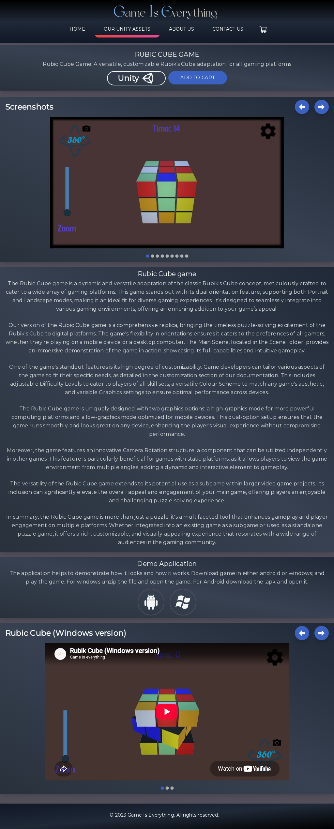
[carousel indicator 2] (152, 256)
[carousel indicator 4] (162, 256)
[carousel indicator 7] (177, 256)
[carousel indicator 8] (181, 256)
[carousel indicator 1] (147, 256)
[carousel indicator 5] (167, 256)
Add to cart (197, 78)
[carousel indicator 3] (157, 256)
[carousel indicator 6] (172, 256)
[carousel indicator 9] (186, 256)
